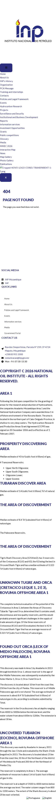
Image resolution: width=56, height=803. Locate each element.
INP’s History (6, 81)
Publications (6, 164)
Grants (3, 131)
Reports (4, 120)
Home (3, 74)
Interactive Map (7, 149)
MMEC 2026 (6, 146)
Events (3, 102)
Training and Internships (11, 92)
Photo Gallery (6, 160)
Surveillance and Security (12, 113)
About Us (4, 77)
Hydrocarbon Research (11, 106)
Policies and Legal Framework (14, 99)
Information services (10, 124)
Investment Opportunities (12, 128)
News (2, 153)
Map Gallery (6, 157)
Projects (4, 110)
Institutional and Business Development (19, 117)
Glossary (4, 139)
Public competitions (9, 135)
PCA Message (6, 88)
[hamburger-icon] (6, 67)
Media (3, 142)
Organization (6, 84)
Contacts (4, 95)
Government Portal (12, 333)
